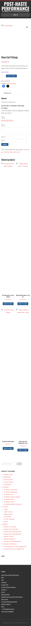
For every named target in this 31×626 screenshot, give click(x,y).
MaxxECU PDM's (8, 536)
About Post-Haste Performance (10, 575)
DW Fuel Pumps (8, 482)
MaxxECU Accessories (10, 527)
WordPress (25, 622)
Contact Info (4, 585)
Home (3, 592)
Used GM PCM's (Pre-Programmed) (14, 549)
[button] (27, 27)
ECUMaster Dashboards (10, 492)
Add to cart (11, 76)
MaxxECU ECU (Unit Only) (11, 529)
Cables (6, 509)
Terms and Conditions (7, 611)
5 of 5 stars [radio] (12, 121)
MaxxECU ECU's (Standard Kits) (12, 534)
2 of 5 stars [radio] (5, 121)
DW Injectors (7, 484)
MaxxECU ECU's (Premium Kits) (12, 531)
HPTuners (5, 507)
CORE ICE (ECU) (8, 512)
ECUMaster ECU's (9, 494)
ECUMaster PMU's (9, 499)
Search (19, 464)
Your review (3, 125)
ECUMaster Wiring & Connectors (13, 504)
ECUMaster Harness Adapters (12, 497)
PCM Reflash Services (8, 609)
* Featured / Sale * (8, 474)
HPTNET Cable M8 (9, 519)
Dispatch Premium (14, 622)
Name (3, 137)
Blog (2, 577)
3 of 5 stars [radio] (7, 121)
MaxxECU (5, 524)
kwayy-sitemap (5, 594)
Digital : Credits (8, 514)
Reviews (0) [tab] (7, 93)
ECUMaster (6, 487)
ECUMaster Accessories (10, 489)
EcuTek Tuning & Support (8, 587)
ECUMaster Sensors (9, 502)
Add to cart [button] (8, 304)
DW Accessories (11, 83)
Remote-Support (6, 604)
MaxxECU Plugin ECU (10, 539)
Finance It (4, 589)
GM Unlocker (7, 517)
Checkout (4, 582)
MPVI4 (5, 521)
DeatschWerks (7, 477)
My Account (4, 599)
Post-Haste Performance (10, 544)
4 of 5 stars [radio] (10, 121)
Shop (2, 606)
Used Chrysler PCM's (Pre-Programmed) (15, 546)
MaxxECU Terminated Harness (12, 541)
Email (3, 140)
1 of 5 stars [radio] (2, 121)
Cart (2, 580)
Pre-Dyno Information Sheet (9, 602)
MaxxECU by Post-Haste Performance (12, 597)
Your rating (3, 117)
